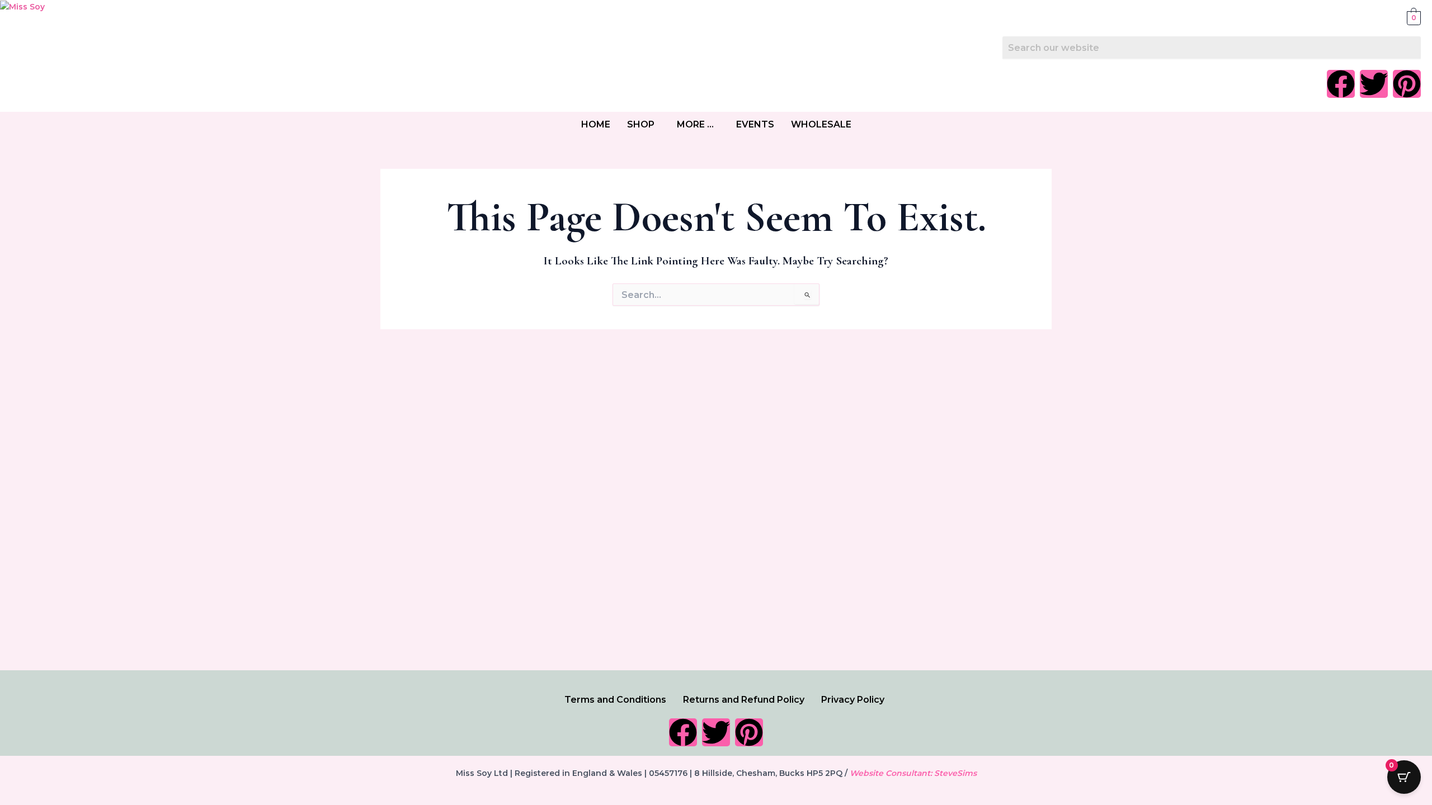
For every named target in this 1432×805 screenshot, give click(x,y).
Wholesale (821, 124)
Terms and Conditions (615, 699)
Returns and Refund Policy (743, 699)
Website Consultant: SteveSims (913, 773)
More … (695, 124)
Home (595, 124)
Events (755, 124)
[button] (643, 125)
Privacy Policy (852, 699)
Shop (640, 124)
